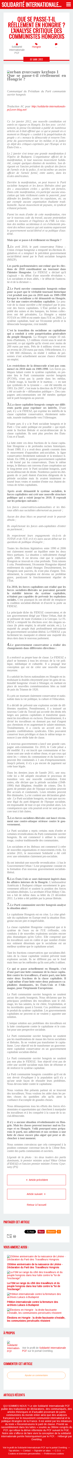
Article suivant (35, 1194)
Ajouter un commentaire (36, 1375)
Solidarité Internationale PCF (34, 4)
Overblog (36, 1439)
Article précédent (38, 1179)
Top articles (14, 1450)
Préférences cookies (54, 1453)
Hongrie (36, 46)
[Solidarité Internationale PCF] (13, 1347)
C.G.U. (58, 1450)
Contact (26, 1450)
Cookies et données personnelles (24, 1453)
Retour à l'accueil (36, 1204)
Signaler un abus (42, 1450)
